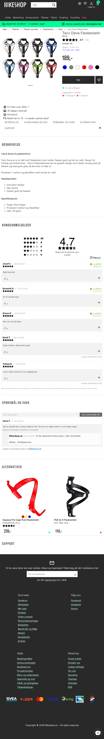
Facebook (76, 600)
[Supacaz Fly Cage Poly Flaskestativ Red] (26, 497)
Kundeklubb (24, 637)
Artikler (21, 641)
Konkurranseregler (26, 662)
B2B (70, 687)
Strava (74, 608)
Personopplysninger (28, 620)
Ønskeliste (23, 625)
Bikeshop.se (35, 448)
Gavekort (22, 600)
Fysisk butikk (74, 658)
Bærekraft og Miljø (27, 629)
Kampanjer (23, 604)
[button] (12, 122)
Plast (60, 29)
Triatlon (54, 17)
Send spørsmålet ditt (91, 414)
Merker (21, 633)
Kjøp (78, 79)
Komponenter (32, 17)
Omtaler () (67, 43)
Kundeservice (24, 666)
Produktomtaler (25, 671)
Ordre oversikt (25, 616)
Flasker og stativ (31, 29)
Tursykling (75, 17)
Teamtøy (72, 679)
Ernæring (63, 17)
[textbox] (40, 415)
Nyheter (22, 612)
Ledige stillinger (76, 666)
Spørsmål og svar (26, 679)
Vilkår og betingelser (27, 683)
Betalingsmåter (24, 658)
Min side (22, 608)
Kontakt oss (74, 662)
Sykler (8, 17)
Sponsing (72, 675)
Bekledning (18, 17)
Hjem (5, 29)
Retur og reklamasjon (28, 675)
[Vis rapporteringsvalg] (99, 278)
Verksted (72, 683)
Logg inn (91, 7)
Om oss (72, 671)
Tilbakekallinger (25, 687)
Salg (84, 17)
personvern (51, 580)
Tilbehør (44, 17)
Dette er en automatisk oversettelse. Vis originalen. (20, 430)
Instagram (76, 604)
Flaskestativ (48, 29)
